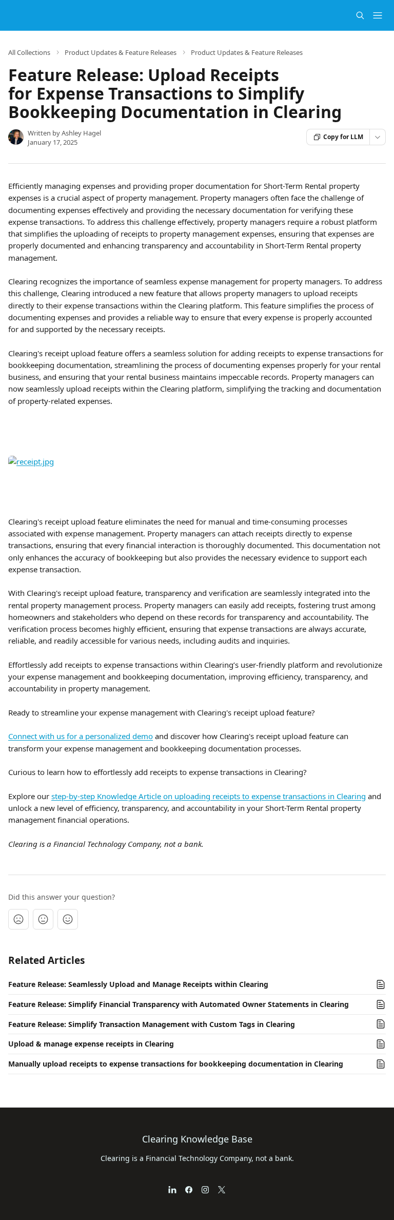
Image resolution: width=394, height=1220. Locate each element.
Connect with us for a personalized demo (80, 736)
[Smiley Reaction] (67, 919)
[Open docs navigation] (377, 15)
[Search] (360, 15)
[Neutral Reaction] (43, 919)
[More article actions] (377, 137)
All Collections (29, 52)
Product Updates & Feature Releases (120, 52)
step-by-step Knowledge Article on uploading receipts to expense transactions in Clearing (208, 796)
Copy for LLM (343, 136)
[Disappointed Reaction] (18, 919)
